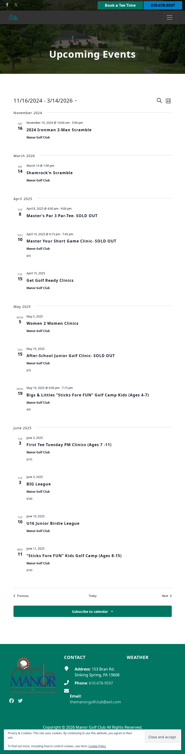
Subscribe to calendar (90, 611)
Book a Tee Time (120, 5)
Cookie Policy (97, 746)
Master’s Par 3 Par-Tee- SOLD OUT (62, 215)
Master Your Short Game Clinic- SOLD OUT (71, 241)
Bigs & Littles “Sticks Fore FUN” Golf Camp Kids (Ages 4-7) (87, 395)
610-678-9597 (163, 5)
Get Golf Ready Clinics (50, 280)
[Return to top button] (176, 635)
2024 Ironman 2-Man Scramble (59, 129)
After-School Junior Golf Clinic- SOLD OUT (70, 355)
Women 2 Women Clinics (52, 323)
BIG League (38, 484)
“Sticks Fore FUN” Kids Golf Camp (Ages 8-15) (74, 555)
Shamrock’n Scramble (49, 172)
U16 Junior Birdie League (52, 523)
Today (93, 596)
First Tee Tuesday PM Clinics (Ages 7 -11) (69, 444)
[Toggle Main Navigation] (169, 17)
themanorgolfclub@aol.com (95, 702)
